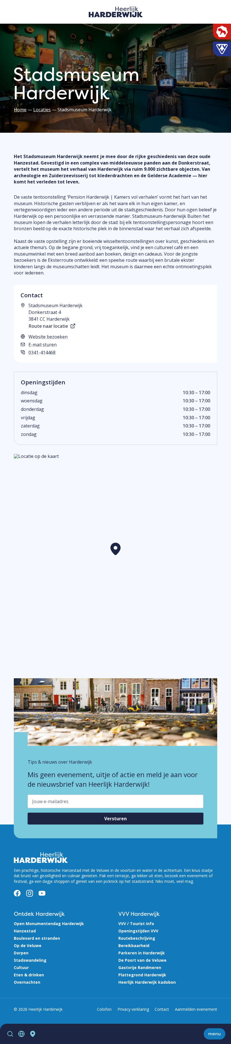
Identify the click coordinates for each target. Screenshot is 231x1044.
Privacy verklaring (133, 1009)
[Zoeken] (10, 1033)
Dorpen (21, 953)
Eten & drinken (29, 974)
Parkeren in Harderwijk (141, 953)
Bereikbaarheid (133, 945)
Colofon (104, 1009)
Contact (162, 1009)
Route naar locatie (48, 326)
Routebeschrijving (136, 938)
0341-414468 (41, 352)
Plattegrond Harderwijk (142, 974)
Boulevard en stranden (37, 938)
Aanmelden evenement (196, 1009)
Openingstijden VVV (138, 931)
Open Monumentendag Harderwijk (49, 923)
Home (20, 110)
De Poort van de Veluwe (142, 960)
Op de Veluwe (27, 945)
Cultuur (21, 967)
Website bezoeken (48, 337)
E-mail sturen (42, 345)
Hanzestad (25, 931)
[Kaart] (32, 1033)
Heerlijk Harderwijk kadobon (147, 982)
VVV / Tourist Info (136, 923)
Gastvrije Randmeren (139, 967)
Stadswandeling (30, 960)
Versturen (115, 818)
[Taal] (21, 1033)
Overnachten (27, 982)
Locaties (42, 110)
